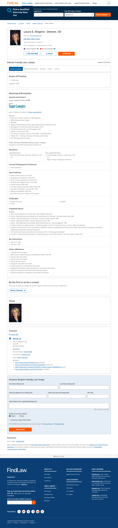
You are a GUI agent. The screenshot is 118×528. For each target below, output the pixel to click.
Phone (22, 416)
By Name (46, 501)
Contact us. (24, 484)
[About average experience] (54, 49)
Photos (50, 69)
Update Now (20, 441)
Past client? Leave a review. (32, 39)
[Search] (109, 3)
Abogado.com (96, 488)
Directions (16, 349)
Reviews (43, 69)
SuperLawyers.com (97, 481)
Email (13, 416)
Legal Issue (38, 11)
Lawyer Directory (11, 23)
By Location (47, 491)
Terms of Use (47, 424)
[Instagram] (33, 511)
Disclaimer (24, 523)
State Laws (69, 488)
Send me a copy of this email (21, 420)
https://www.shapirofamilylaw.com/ (26, 363)
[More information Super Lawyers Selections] (29, 100)
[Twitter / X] (28, 511)
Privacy (16, 523)
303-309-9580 (28, 352)
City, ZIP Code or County (72, 11)
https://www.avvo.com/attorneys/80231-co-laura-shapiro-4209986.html (38, 367)
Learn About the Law (72, 485)
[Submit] (34, 502)
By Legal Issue (48, 494)
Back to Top (60, 456)
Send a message (22, 357)
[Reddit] (37, 511)
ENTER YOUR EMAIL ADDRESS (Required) (19, 499)
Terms (9, 523)
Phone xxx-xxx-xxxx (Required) (58, 393)
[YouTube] (23, 511)
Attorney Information (31, 69)
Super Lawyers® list (35, 112)
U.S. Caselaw (70, 491)
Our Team (47, 474)
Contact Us (47, 480)
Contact (56, 69)
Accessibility (47, 477)
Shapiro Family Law (37, 23)
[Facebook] (19, 511)
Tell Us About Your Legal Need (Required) (23, 401)
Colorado (21, 23)
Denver (28, 23)
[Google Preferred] (42, 511)
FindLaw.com (96, 474)
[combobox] (49, 15)
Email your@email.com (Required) (20, 393)
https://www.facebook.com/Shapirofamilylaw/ (30, 365)
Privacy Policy (59, 424)
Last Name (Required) (67, 384)
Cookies (32, 523)
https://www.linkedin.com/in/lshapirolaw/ (28, 369)
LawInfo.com (95, 495)
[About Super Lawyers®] (37, 49)
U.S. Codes (69, 494)
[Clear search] (92, 15)
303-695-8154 (26, 355)
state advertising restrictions (40, 445)
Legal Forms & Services (73, 474)
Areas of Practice (15, 69)
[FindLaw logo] (13, 3)
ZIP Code (90, 393)
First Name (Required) (16, 384)
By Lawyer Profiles (49, 497)
